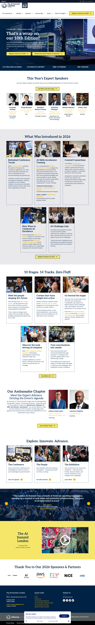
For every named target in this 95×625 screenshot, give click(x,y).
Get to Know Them (46, 426)
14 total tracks (17, 166)
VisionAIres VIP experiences (75, 314)
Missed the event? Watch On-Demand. (47, 54)
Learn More (68, 479)
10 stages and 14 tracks (49, 303)
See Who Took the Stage (46, 89)
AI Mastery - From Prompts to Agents (45, 188)
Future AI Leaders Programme (31, 241)
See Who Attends (42, 479)
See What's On (46, 376)
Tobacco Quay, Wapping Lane (15, 604)
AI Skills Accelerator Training (45, 167)
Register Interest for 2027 (80, 14)
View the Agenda (13, 479)
